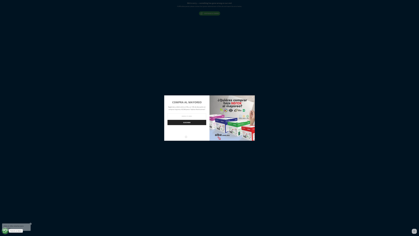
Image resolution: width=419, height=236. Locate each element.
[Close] (252, 97)
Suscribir (187, 122)
